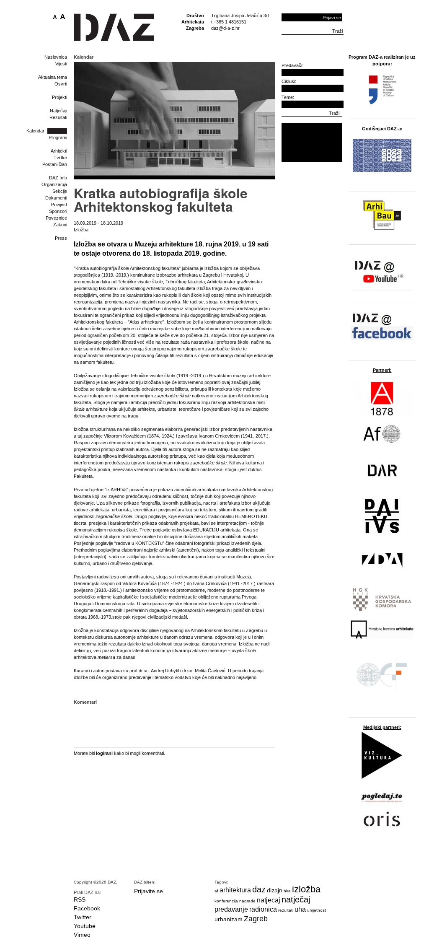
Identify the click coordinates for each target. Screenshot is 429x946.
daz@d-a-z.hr (225, 28)
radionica (263, 909)
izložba (306, 889)
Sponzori (58, 211)
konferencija (226, 901)
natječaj (296, 899)
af (216, 891)
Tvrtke (60, 157)
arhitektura (235, 890)
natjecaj (268, 900)
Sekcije (59, 191)
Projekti (59, 97)
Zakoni (60, 224)
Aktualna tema (52, 77)
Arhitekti (59, 150)
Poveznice (56, 217)
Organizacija (54, 184)
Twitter (82, 917)
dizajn (274, 890)
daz (259, 889)
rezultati (285, 910)
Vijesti (61, 63)
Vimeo (82, 934)
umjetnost (316, 910)
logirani (104, 753)
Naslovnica (55, 57)
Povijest (59, 204)
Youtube (85, 926)
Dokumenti (56, 197)
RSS (79, 899)
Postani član (54, 164)
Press (61, 238)
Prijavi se (332, 17)
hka (287, 891)
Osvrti (60, 83)
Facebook (87, 908)
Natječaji (58, 110)
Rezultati (58, 117)
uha (300, 909)
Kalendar (35, 130)
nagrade (247, 901)
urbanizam (228, 919)
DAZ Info (58, 177)
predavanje (231, 909)
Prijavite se (148, 891)
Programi (58, 137)
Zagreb (256, 919)
